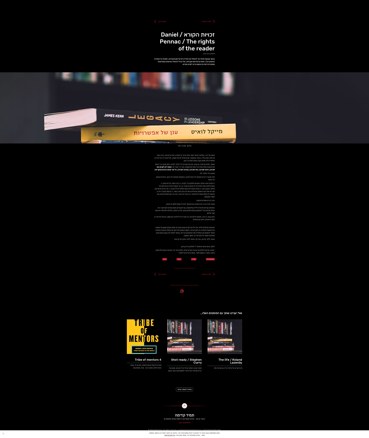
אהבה (193, 259)
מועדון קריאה (210, 259)
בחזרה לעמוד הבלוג (184, 389)
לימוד (179, 259)
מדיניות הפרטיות (170, 435)
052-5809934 (184, 422)
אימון (164, 259)
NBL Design (217, 429)
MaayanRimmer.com (194, 429)
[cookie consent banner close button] (3, 434)
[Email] (193, 291)
